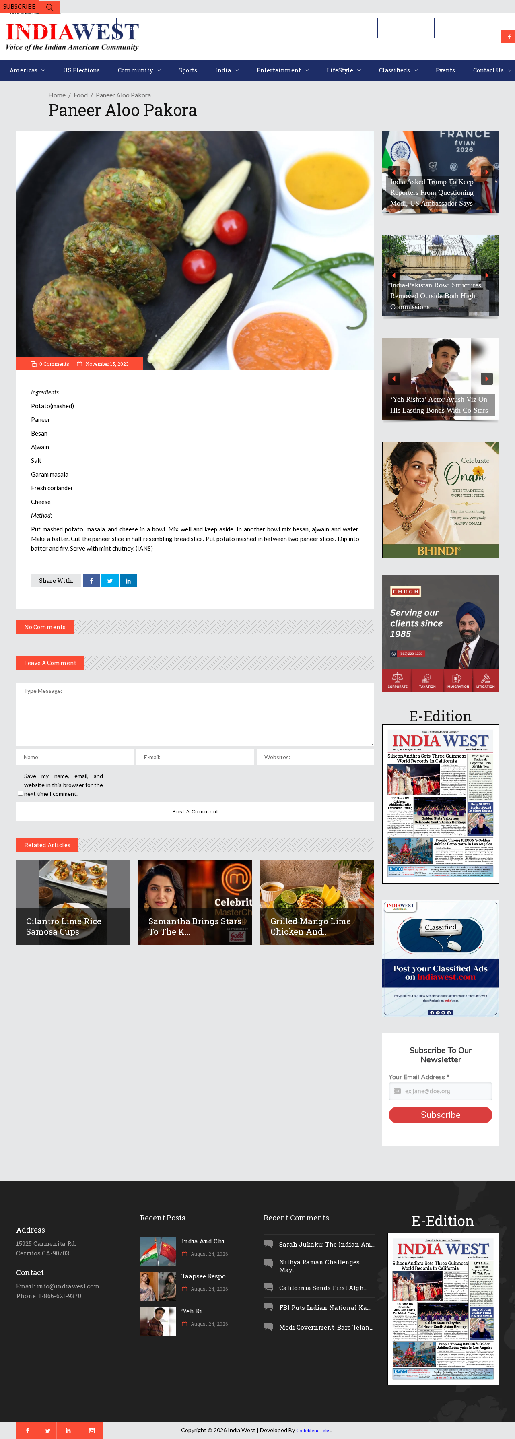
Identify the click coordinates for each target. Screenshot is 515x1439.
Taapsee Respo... (205, 1276)
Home (57, 95)
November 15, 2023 (106, 364)
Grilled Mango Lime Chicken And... (310, 926)
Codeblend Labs (313, 1430)
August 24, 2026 (209, 1254)
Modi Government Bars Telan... (326, 1327)
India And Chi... (204, 1241)
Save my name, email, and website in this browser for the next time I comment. (63, 784)
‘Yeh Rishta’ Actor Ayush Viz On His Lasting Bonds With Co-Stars (439, 404)
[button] (440, 172)
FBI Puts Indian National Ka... (325, 1307)
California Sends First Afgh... (323, 1288)
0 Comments (54, 364)
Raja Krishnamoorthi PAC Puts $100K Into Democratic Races (435, 197)
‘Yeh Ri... (193, 1311)
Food (81, 95)
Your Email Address (419, 1077)
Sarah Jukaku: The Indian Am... (327, 1244)
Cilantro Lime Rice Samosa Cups (63, 926)
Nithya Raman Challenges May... (319, 1266)
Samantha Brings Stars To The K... (194, 926)
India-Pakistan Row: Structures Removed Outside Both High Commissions (426, 296)
